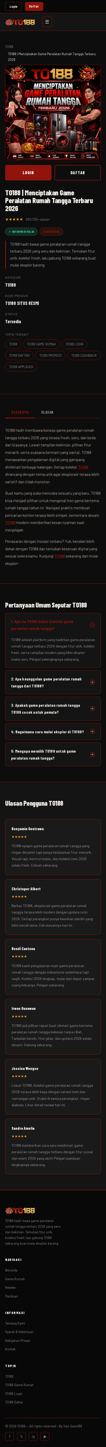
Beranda (11, 1270)
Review (10, 1287)
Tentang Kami (15, 1323)
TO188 (9, 47)
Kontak (10, 1349)
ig (33, 1436)
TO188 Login (13, 1394)
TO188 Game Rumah (19, 1385)
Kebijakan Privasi (17, 1340)
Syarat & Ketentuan (19, 1332)
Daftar (34, 6)
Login (13, 6)
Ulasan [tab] (47, 412)
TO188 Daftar (14, 1402)
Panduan (11, 1296)
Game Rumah (15, 1279)
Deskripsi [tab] (20, 412)
